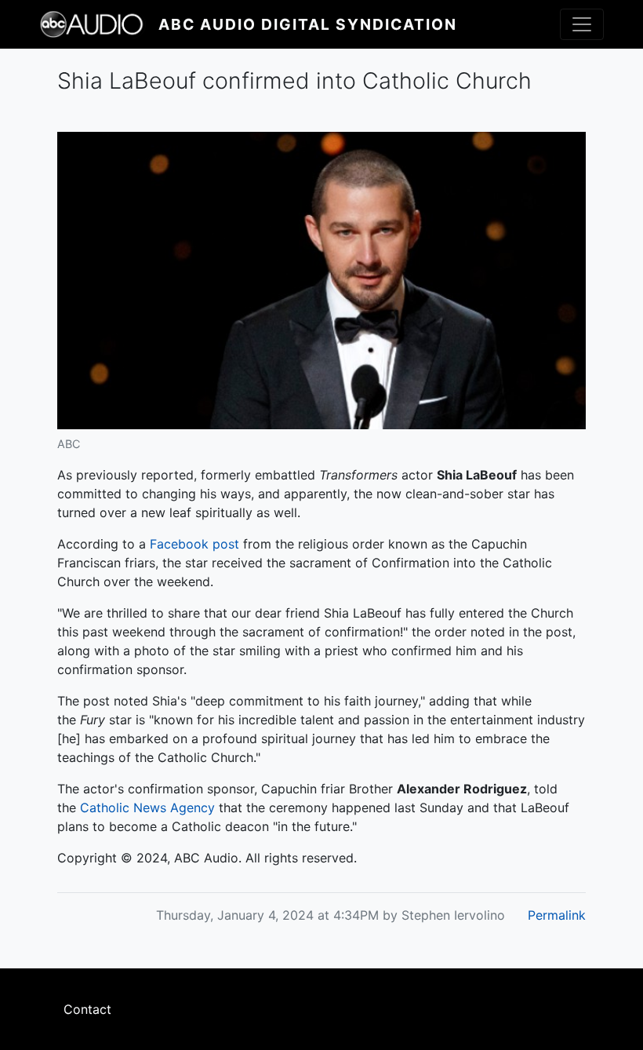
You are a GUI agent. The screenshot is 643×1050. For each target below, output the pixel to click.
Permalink (557, 915)
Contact (87, 1009)
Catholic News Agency (145, 807)
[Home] (98, 24)
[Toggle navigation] (582, 24)
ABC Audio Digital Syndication (307, 24)
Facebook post (194, 544)
